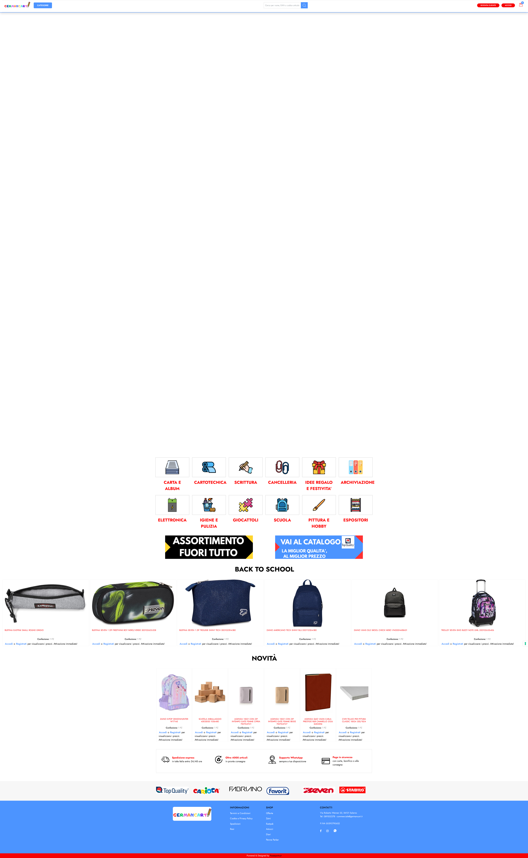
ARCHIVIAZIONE (358, 482)
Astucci (269, 829)
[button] (304, 5)
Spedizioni (235, 823)
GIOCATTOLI (245, 520)
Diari (268, 834)
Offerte (269, 813)
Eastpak (269, 823)
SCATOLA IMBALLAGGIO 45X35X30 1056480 (210, 720)
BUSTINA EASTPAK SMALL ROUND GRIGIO (24, 630)
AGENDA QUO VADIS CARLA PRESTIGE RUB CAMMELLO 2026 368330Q (318, 721)
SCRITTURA (245, 482)
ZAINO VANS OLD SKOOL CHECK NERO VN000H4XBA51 (380, 630)
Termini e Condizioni (240, 813)
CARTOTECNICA (210, 482)
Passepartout (275, 855)
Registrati (21, 644)
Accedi (508, 5)
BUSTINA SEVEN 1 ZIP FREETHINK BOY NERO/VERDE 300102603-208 (124, 630)
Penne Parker (272, 839)
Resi (232, 829)
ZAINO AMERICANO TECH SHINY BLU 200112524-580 (292, 630)
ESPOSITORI (355, 520)
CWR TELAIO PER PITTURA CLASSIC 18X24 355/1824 (354, 720)
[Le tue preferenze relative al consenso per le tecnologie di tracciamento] (525, 643)
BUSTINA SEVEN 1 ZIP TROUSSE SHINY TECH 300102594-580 (207, 630)
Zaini (268, 818)
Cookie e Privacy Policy (241, 818)
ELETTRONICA (172, 520)
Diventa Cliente (488, 5)
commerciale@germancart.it (349, 816)
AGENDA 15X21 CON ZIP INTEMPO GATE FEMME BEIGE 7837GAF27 (282, 721)
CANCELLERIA (282, 482)
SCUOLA (282, 520)
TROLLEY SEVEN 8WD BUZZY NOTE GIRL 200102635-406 (467, 630)
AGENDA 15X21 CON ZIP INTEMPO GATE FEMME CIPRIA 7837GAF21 (246, 721)
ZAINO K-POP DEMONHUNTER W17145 (174, 720)
